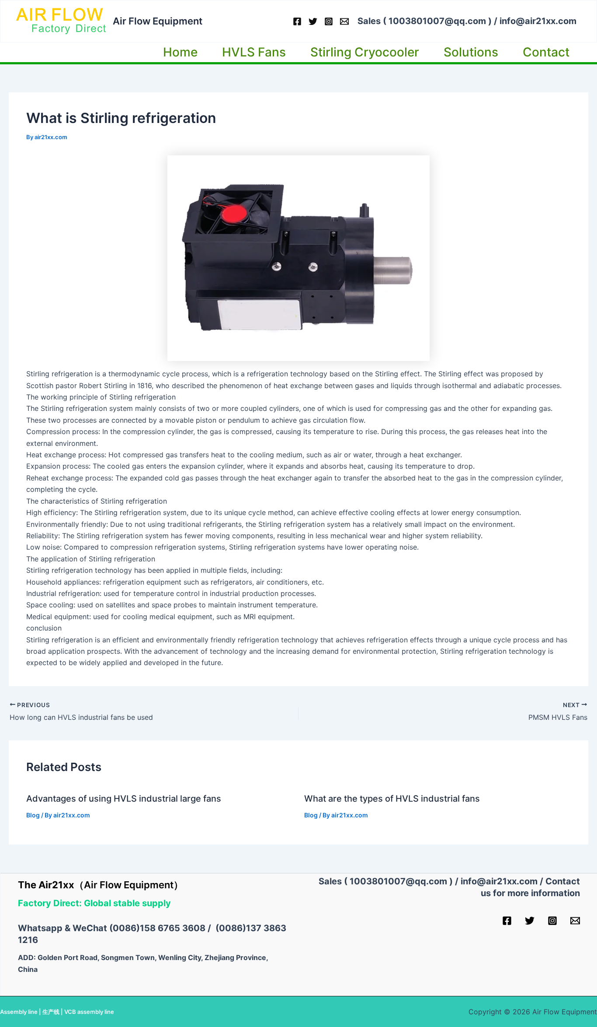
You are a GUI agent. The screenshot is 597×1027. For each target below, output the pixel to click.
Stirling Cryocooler (364, 52)
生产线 (50, 1011)
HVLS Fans (254, 52)
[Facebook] (297, 21)
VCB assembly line (89, 1011)
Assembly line (19, 1011)
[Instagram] (328, 21)
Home (180, 52)
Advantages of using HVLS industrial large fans (123, 798)
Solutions (471, 52)
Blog (33, 815)
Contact (546, 52)
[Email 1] (344, 21)
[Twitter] (313, 21)
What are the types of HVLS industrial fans (392, 798)
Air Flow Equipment (157, 21)
